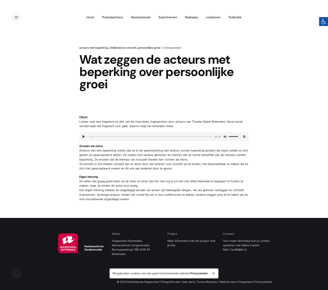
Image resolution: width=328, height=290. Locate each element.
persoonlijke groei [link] (149, 47)
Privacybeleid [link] (263, 282)
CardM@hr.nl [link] (238, 249)
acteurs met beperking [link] (93, 47)
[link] (323, 21)
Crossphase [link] (244, 282)
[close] (213, 273)
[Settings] (244, 136)
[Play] (83, 136)
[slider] (150, 136)
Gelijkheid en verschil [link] (123, 47)
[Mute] (225, 136)
